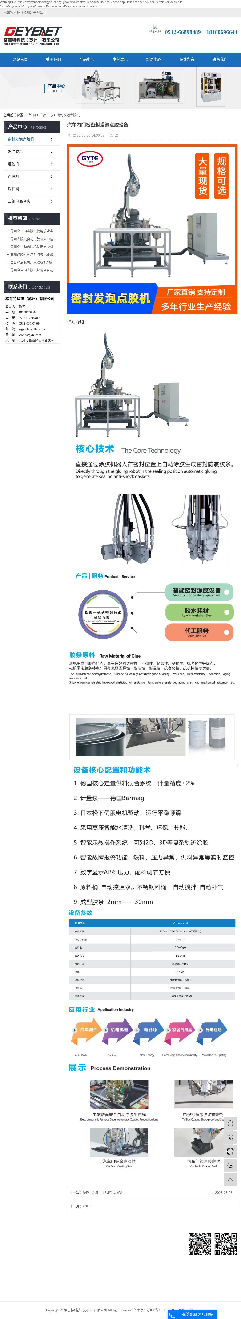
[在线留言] (230, 1165)
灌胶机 (13, 164)
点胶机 (13, 177)
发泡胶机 (15, 152)
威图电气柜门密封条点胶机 (102, 1192)
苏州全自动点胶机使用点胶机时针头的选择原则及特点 (33, 247)
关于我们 (53, 59)
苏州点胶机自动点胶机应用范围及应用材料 (33, 239)
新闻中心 (153, 59)
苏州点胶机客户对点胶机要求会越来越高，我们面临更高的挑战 (33, 254)
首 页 (32, 115)
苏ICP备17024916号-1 (162, 1310)
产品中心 (86, 59)
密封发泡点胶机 (68, 115)
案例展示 (120, 59)
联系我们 (220, 59)
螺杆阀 (13, 189)
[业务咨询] (230, 1123)
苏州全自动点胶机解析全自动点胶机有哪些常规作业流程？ (33, 270)
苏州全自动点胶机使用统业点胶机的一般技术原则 (33, 231)
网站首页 (20, 59)
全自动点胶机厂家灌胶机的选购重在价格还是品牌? (33, 262)
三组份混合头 (19, 201)
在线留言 (186, 59)
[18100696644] (230, 1137)
